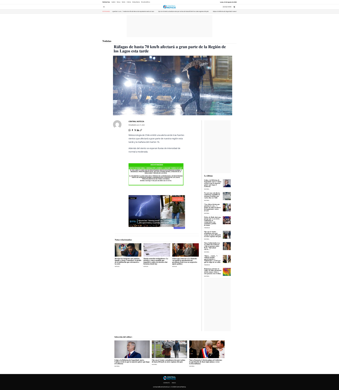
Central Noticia (136, 121)
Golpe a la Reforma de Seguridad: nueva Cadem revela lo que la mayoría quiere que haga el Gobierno (209, 11)
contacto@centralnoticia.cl (161, 387)
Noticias (106, 41)
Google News (227, 7)
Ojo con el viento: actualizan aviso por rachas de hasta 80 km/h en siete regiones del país (150, 11)
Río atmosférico (145, 2)
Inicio (174, 383)
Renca (118, 2)
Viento (123, 2)
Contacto (166, 383)
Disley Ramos (136, 2)
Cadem (113, 2)
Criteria (129, 2)
